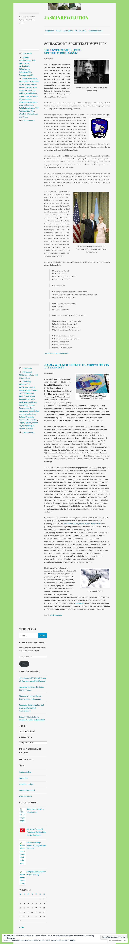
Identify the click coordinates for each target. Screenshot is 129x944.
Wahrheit (22, 114)
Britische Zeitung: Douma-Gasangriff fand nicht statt (36, 846)
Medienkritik (24, 66)
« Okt (21, 927)
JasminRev (68, 31)
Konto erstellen (25, 772)
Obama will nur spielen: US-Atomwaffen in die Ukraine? (76, 366)
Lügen (21, 99)
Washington (29, 426)
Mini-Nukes (24, 402)
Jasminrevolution (66, 18)
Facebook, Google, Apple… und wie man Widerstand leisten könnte (31, 708)
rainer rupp (23, 411)
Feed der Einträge (26, 784)
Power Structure (95, 31)
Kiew (33, 399)
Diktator (29, 87)
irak (33, 60)
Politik (21, 108)
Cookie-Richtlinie (68, 940)
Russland (34, 375)
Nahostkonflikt (25, 72)
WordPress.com (25, 796)
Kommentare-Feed (27, 790)
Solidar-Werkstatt (26, 417)
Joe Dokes (34, 96)
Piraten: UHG (80, 31)
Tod (37, 108)
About (58, 31)
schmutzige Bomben (27, 414)
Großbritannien (25, 60)
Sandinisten (30, 108)
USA (31, 75)
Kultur (21, 63)
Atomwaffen (24, 81)
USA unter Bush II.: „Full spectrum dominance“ (62, 51)
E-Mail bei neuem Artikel (32, 642)
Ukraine (22, 378)
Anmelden (23, 778)
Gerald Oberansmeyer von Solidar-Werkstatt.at (82, 524)
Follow (24, 664)
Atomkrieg (26, 381)
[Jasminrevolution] (64, 6)
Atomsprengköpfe (29, 78)
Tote (32, 111)
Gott (35, 87)
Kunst (27, 63)
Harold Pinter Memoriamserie (56, 353)
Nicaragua (23, 102)
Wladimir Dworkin (26, 429)
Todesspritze (24, 111)
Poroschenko (24, 408)
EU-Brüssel (27, 372)
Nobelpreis (32, 102)
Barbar (33, 81)
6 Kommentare (28, 432)
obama (31, 405)
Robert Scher (34, 411)
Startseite (49, 31)
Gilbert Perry (29, 393)
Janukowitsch (24, 399)
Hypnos (22, 96)
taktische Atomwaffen (28, 420)
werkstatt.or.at (56, 615)
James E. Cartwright (27, 396)
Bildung (25, 57)
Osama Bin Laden (26, 105)
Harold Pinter (31, 93)
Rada (32, 408)
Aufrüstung (23, 387)
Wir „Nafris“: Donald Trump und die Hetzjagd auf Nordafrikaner (36, 832)
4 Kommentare (28, 120)
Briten (27, 84)
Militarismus (24, 69)
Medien (28, 99)
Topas (21, 423)
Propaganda (24, 75)
